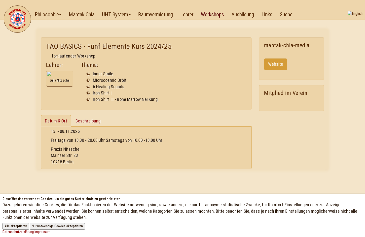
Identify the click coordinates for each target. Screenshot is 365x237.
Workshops (212, 14)
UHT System (115, 14)
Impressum (42, 232)
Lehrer (186, 14)
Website (275, 64)
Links (266, 14)
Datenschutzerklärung (18, 232)
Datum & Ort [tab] (56, 120)
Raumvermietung (155, 14)
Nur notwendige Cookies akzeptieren (57, 226)
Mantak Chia (82, 14)
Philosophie (47, 14)
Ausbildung (242, 14)
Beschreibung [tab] (88, 120)
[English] (355, 13)
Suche (286, 14)
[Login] (357, 6)
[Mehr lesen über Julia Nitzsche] (59, 74)
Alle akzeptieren (15, 226)
